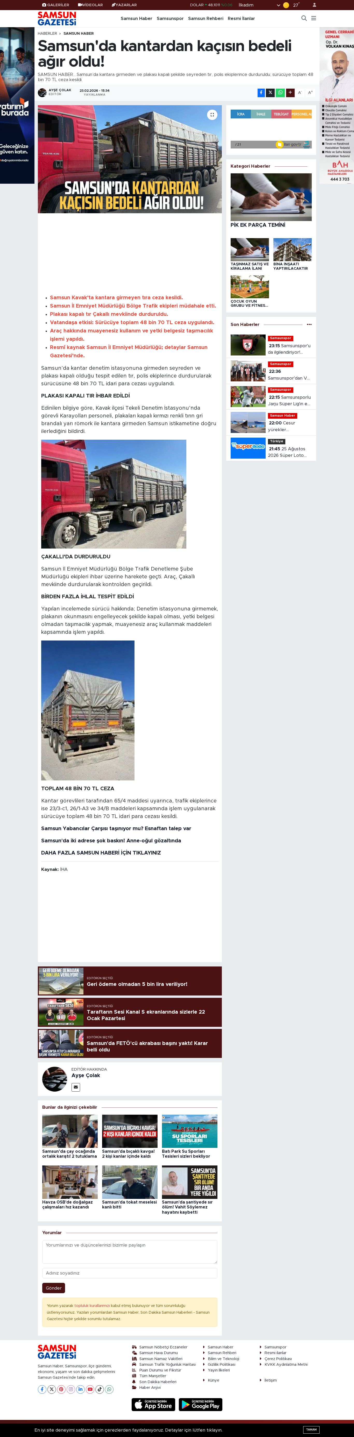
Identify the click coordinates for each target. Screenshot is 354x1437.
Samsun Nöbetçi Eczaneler (163, 1347)
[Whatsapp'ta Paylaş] (280, 93)
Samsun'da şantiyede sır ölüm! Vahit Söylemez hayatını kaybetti (187, 1207)
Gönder (54, 1288)
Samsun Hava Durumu (158, 1353)
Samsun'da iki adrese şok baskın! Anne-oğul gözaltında (111, 840)
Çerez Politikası (278, 1359)
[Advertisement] (130, 253)
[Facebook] (42, 1389)
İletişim (271, 1380)
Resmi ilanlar (275, 1353)
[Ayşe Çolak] (54, 1079)
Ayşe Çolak (86, 1075)
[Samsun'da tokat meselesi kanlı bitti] (130, 1182)
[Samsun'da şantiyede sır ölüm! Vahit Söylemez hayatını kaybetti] (189, 1182)
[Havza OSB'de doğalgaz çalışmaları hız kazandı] (70, 1182)
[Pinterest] (61, 1389)
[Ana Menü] (313, 18)
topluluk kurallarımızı (92, 1306)
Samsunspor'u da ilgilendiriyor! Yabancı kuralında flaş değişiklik (289, 350)
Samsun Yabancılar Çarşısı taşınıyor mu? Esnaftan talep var (116, 828)
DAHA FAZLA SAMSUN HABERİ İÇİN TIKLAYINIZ (101, 853)
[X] (51, 1389)
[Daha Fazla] (290, 93)
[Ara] (304, 18)
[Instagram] (71, 1389)
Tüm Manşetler (152, 1376)
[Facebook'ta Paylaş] (261, 93)
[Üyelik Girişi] (312, 5)
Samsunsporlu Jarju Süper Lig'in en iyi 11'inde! (289, 401)
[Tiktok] (99, 1389)
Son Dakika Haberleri (157, 1382)
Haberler (47, 33)
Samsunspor (170, 18)
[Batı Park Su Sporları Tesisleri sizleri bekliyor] (189, 1131)
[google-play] (201, 1404)
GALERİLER (58, 5)
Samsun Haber (136, 18)
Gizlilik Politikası (221, 1365)
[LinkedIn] (80, 1389)
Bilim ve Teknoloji (223, 1359)
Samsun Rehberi (205, 18)
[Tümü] (309, 324)
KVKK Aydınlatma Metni (286, 1365)
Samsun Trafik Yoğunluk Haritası (167, 1365)
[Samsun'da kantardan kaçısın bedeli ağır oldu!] (130, 159)
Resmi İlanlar (241, 18)
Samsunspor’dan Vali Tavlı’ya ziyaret (289, 375)
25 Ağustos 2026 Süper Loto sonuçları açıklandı (287, 453)
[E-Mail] (76, 1087)
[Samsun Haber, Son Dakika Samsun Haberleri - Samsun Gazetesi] (57, 18)
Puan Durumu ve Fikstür (160, 1370)
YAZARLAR (126, 5)
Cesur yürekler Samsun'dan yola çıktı (285, 427)
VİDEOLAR (92, 5)
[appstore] (154, 1404)
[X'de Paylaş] (270, 93)
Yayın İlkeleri (219, 1370)
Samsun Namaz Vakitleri (160, 1359)
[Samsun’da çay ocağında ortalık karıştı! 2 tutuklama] (70, 1131)
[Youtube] (90, 1389)
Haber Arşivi (150, 1388)
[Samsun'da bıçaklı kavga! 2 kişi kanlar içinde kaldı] (130, 1131)
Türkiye (276, 441)
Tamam (311, 1429)
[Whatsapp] (109, 1389)
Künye (213, 1380)
